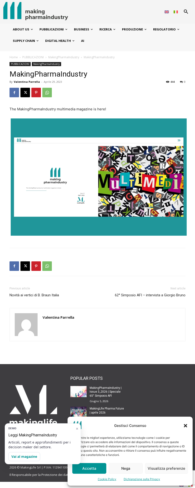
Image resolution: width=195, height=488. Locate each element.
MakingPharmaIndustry (63, 57)
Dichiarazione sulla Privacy (142, 479)
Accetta (89, 468)
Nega (125, 468)
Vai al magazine (24, 456)
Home (14, 57)
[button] (185, 425)
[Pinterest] (36, 92)
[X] (25, 92)
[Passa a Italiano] (175, 12)
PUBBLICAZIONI (33, 57)
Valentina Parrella (27, 81)
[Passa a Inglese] (166, 12)
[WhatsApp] (47, 92)
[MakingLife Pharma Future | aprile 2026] (78, 412)
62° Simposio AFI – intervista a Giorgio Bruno (150, 295)
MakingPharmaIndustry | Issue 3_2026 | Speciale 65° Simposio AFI (106, 392)
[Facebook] (14, 92)
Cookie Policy (107, 479)
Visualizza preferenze (166, 468)
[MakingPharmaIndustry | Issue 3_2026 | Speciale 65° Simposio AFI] (78, 391)
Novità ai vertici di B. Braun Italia (34, 295)
